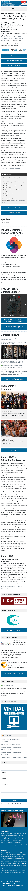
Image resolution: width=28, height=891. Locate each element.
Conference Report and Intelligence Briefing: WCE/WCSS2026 (11, 740)
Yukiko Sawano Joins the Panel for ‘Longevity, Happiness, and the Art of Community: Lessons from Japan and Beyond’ (14, 373)
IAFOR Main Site (4, 586)
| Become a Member (5, 887)
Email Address (4, 784)
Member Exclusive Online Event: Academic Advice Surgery (14, 757)
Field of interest (4, 791)
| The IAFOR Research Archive (8, 883)
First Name (3, 772)
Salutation (3, 766)
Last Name (3, 778)
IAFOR (2, 881)
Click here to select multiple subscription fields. (12, 804)
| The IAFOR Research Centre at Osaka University (12, 885)
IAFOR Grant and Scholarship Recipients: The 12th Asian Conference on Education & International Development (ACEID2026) (13, 361)
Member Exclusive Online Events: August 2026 (11, 744)
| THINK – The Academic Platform (12, 881)
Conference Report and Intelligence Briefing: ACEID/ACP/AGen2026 (13, 342)
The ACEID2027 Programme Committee (11, 168)
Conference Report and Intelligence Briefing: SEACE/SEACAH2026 (11, 753)
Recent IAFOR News (8, 736)
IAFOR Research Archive (14, 586)
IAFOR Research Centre (6, 77)
